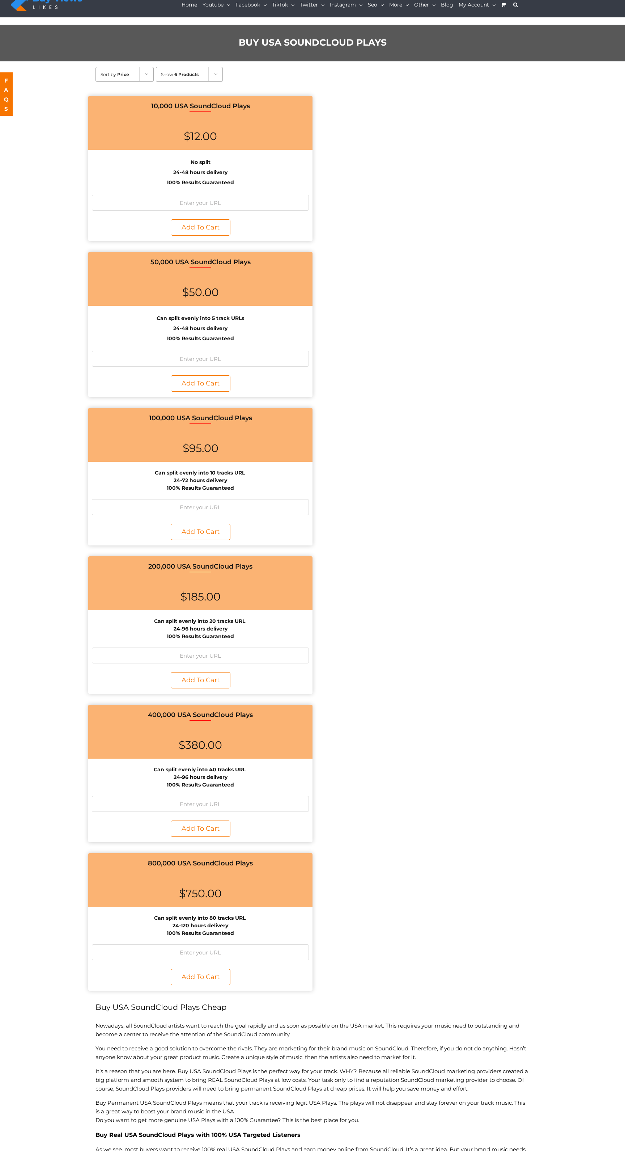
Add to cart (201, 227)
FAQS (6, 94)
